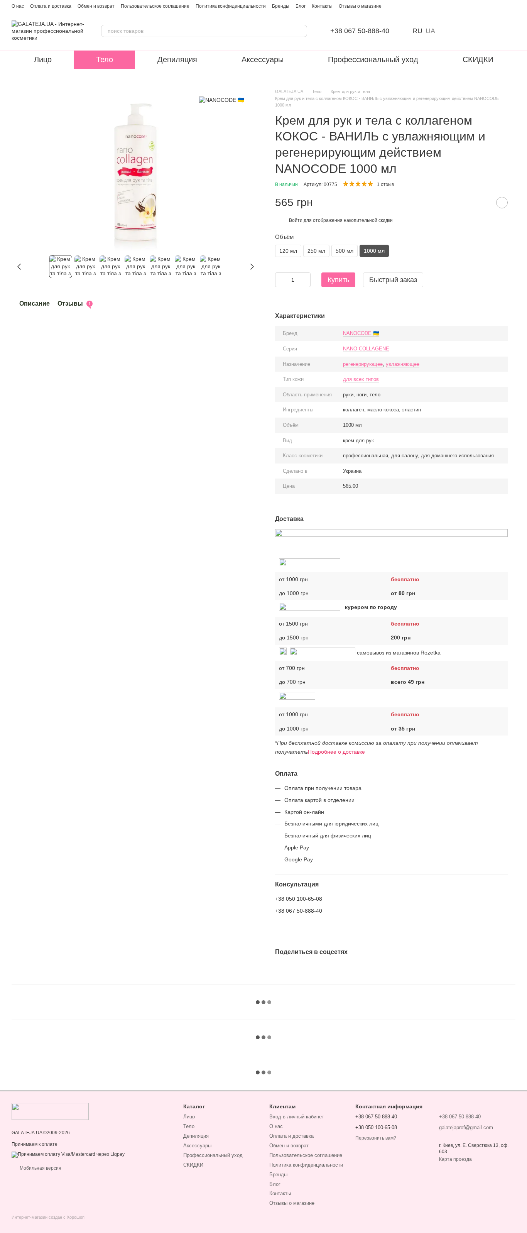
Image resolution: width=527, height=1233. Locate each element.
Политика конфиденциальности (231, 6)
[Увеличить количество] (304, 280)
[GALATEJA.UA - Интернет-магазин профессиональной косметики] (50, 1111)
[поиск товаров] (301, 31)
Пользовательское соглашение (155, 6)
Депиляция (177, 59)
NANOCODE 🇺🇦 (361, 333)
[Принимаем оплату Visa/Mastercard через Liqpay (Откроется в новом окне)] (68, 1154)
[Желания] (469, 31)
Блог (301, 6)
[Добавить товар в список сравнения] (482, 202)
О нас (18, 6)
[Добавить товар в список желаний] (502, 202)
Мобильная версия (40, 1168)
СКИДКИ (478, 59)
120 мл (288, 251)
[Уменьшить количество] (280, 280)
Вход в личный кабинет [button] (296, 1117)
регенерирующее (363, 364)
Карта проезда (455, 1159)
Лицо (43, 59)
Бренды (280, 6)
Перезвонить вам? (375, 1138)
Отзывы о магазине (360, 6)
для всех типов (361, 379)
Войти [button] (295, 220)
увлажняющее (402, 364)
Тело (104, 59)
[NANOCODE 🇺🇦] (221, 99)
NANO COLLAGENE (366, 349)
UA (430, 30)
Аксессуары (263, 59)
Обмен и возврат (96, 6)
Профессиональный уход (373, 59)
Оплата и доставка (50, 6)
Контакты (322, 6)
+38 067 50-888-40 (359, 30)
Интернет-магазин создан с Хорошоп (48, 1217)
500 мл (344, 251)
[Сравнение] (449, 31)
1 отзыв (385, 184)
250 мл (316, 251)
